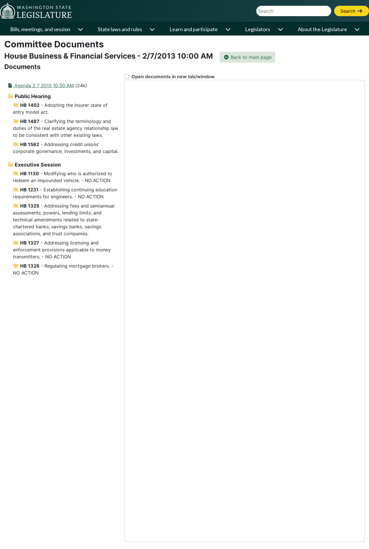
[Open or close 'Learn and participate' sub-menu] (228, 29)
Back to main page (250, 57)
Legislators (257, 29)
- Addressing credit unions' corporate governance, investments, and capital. (65, 147)
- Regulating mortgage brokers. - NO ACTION (63, 269)
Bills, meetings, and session (40, 29)
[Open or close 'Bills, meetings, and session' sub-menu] (81, 29)
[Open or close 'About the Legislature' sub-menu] (358, 29)
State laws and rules (120, 29)
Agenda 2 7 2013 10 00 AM (43, 85)
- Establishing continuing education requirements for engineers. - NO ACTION (65, 193)
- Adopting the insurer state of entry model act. (60, 108)
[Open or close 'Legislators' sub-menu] (281, 29)
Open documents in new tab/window (173, 76)
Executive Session (37, 165)
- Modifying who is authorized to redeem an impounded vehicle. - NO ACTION (62, 177)
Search (348, 11)
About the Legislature (322, 29)
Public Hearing (32, 96)
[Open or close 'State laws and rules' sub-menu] (153, 29)
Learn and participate (194, 29)
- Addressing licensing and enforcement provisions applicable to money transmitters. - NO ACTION (62, 249)
